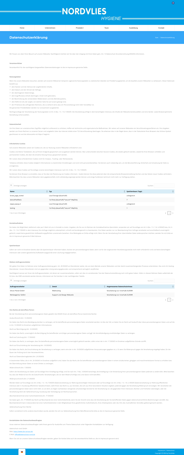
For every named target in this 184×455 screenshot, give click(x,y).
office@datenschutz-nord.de (25, 434)
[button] (46, 191)
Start (156, 37)
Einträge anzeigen (20, 186)
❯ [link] (172, 213)
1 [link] (169, 213)
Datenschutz (171, 450)
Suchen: (150, 186)
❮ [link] (165, 213)
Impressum (161, 450)
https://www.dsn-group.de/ (23, 431)
